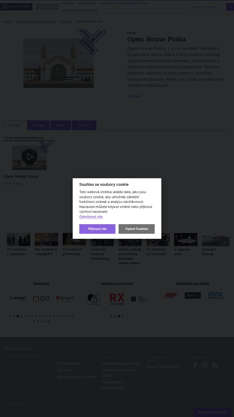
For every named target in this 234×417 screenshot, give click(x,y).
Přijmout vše (97, 229)
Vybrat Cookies (136, 229)
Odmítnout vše (91, 216)
